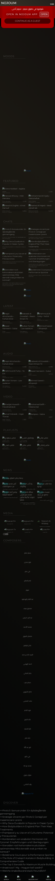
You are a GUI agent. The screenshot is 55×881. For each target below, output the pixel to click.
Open (44, 14)
